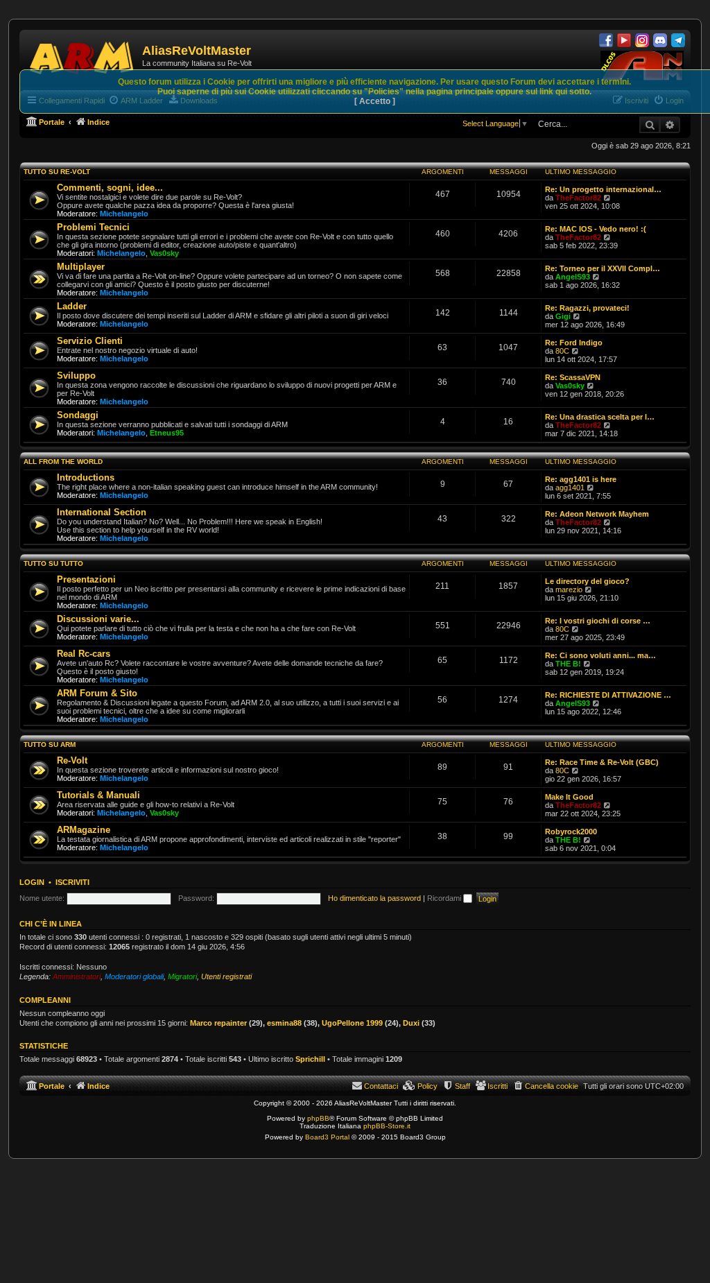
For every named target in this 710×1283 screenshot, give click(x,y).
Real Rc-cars (83, 653)
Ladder (72, 306)
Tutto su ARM (50, 744)
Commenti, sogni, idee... (110, 187)
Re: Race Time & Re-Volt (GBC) (602, 762)
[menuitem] (545, 1086)
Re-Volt (72, 760)
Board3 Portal (327, 1137)
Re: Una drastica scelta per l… (600, 417)
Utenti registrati (226, 976)
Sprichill (310, 1059)
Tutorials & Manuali (98, 795)
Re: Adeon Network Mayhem (597, 514)
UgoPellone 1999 (352, 1023)
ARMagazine (83, 830)
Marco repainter (218, 1023)
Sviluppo (76, 375)
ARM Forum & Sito (97, 693)
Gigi (563, 316)
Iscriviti (72, 882)
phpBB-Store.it (386, 1126)
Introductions (85, 477)
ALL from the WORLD (63, 461)
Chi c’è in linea (50, 924)
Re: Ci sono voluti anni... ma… (600, 655)
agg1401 (570, 487)
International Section (101, 512)
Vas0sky (164, 253)
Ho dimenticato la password (374, 898)
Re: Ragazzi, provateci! (587, 308)
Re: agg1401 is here (580, 479)
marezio (568, 589)
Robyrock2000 (571, 831)
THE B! (568, 664)
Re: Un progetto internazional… (603, 189)
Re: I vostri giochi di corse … (597, 621)
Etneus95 (167, 433)
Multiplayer (81, 266)
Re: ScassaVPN (572, 377)
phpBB (318, 1118)
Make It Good (569, 797)
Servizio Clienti (90, 341)
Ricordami (445, 898)
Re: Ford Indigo (574, 342)
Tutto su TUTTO (53, 563)
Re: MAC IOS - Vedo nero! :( (595, 229)
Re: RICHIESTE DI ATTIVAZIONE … (608, 695)
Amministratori (77, 976)
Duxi (411, 1023)
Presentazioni (86, 579)
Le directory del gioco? (587, 581)
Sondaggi (77, 415)
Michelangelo (124, 213)
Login (31, 882)
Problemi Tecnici (93, 227)
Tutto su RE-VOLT (57, 171)
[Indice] (82, 55)
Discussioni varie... (98, 619)
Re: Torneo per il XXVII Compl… (602, 268)
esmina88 (284, 1023)
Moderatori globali (134, 976)
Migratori (182, 976)
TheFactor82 (578, 197)
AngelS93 (572, 277)
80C (562, 351)
